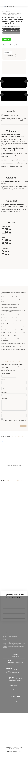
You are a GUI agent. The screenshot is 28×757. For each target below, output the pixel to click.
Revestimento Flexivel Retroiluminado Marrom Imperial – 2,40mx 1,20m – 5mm (14, 464)
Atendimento (4, 386)
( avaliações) (10, 35)
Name (3, 412)
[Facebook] (3, 632)
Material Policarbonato (10, 28)
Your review (4, 398)
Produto (3, 379)
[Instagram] (6, 632)
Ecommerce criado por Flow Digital (14, 751)
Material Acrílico (8, 32)
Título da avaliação (6, 373)
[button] (2, 81)
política (19, 120)
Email (16, 412)
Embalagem (4, 392)
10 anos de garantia (9, 26)
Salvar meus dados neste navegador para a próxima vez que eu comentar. (13, 421)
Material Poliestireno (10, 30)
